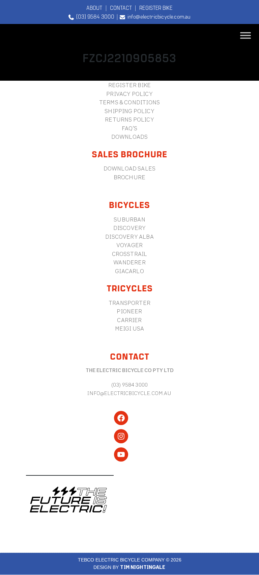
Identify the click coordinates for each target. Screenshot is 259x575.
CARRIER (129, 320)
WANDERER (129, 262)
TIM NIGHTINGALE (142, 567)
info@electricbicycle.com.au (157, 16)
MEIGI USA (129, 328)
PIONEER (129, 311)
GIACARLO (129, 271)
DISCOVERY (129, 228)
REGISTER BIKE (155, 7)
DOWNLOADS (129, 136)
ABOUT (94, 7)
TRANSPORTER (129, 302)
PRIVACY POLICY (129, 93)
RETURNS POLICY (129, 119)
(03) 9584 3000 (94, 16)
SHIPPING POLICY (129, 111)
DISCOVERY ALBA (129, 236)
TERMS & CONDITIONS (129, 102)
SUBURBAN (129, 219)
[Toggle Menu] (245, 35)
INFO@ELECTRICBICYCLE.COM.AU (129, 393)
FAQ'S (129, 128)
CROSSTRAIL (129, 254)
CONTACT (121, 7)
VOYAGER (129, 245)
